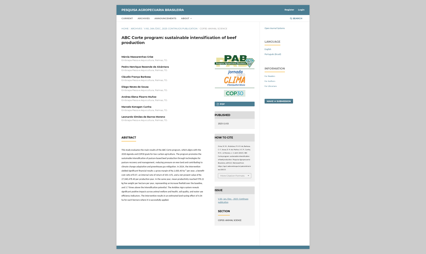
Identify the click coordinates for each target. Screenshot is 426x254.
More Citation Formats (232, 175)
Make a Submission (279, 101)
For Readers (270, 76)
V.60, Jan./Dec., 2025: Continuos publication (171, 28)
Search (297, 18)
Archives (144, 18)
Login (301, 9)
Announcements (165, 18)
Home (125, 28)
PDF (222, 104)
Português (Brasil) (273, 54)
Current (127, 18)
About (185, 18)
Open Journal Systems (275, 28)
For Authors (270, 81)
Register (289, 9)
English (268, 49)
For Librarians (271, 86)
